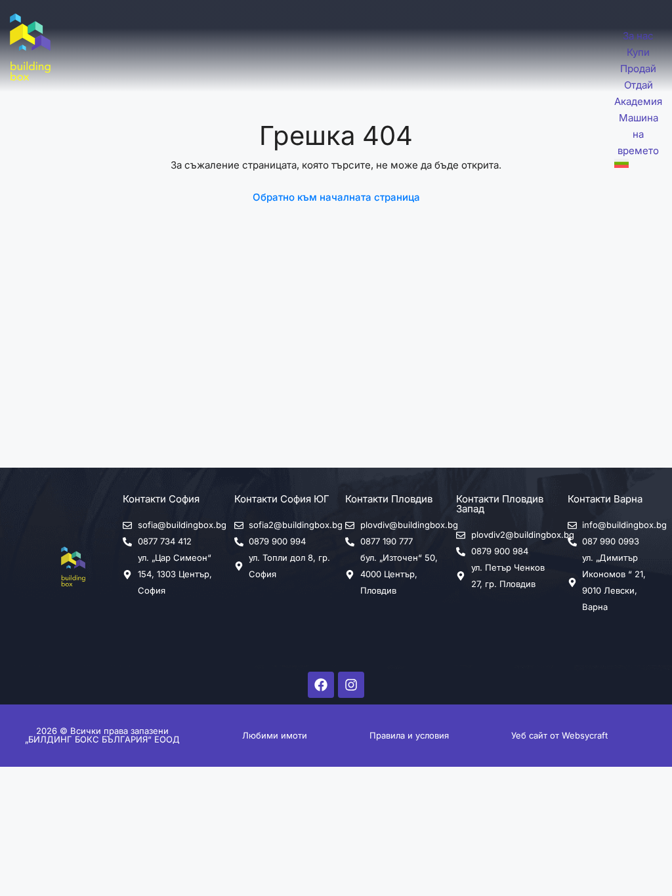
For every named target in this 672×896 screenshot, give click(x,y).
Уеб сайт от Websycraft (559, 735)
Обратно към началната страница (336, 197)
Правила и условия (409, 735)
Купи (638, 52)
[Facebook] (321, 685)
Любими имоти (274, 735)
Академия (638, 101)
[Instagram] (351, 685)
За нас (638, 36)
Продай (638, 68)
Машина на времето (638, 134)
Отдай (638, 85)
